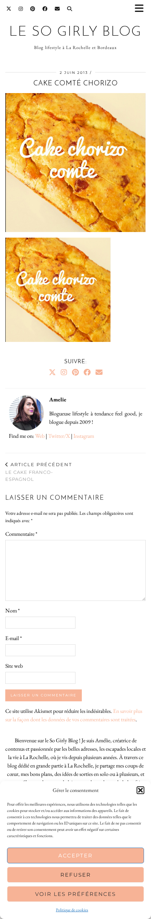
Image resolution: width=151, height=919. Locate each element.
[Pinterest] (32, 9)
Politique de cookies (72, 910)
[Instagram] (21, 9)
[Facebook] (45, 9)
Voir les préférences (75, 894)
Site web (14, 665)
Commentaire (21, 534)
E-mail (13, 638)
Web (40, 436)
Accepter (75, 855)
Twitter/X (59, 436)
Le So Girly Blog (75, 32)
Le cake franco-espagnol (38, 472)
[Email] (57, 9)
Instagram (83, 436)
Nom (12, 610)
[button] (141, 9)
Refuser (75, 874)
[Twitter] (9, 9)
